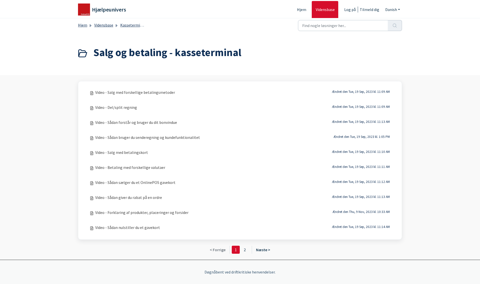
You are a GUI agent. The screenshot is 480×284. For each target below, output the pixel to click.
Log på (350, 9)
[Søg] (395, 25)
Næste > (263, 249)
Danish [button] (391, 9)
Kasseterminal (133, 25)
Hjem (301, 9)
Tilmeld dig (369, 9)
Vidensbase (325, 9)
